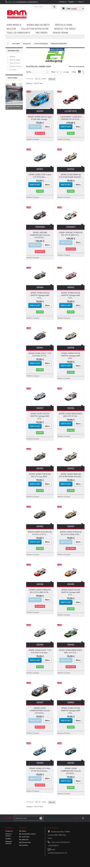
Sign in (80, 2)
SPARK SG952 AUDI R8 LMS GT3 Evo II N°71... (40, 533)
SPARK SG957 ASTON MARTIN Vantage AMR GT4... (39, 416)
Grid (79, 73)
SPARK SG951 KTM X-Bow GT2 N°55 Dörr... (40, 176)
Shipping (12, 56)
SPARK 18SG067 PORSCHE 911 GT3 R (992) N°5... (71, 234)
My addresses (24, 839)
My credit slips (24, 837)
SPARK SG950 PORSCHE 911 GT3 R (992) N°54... (71, 533)
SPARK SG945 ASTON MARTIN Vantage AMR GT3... (70, 592)
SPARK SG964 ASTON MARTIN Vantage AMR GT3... (39, 295)
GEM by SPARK (60, 32)
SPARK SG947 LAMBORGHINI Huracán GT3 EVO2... (40, 710)
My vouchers (23, 845)
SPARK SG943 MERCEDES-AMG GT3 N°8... (71, 651)
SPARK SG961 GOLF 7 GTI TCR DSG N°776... (39, 354)
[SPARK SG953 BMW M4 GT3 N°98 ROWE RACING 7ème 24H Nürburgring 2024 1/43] (71, 456)
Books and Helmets (38, 25)
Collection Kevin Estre (35, 28)
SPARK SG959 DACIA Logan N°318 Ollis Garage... (40, 118)
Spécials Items (63, 25)
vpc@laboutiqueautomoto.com (57, 853)
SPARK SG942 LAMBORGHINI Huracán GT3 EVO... (71, 770)
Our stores (12, 69)
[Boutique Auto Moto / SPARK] (17, 14)
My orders (22, 831)
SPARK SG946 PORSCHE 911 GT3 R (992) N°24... (40, 591)
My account (23, 828)
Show (53, 72)
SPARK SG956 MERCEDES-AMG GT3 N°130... (71, 415)
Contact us (62, 2)
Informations (13, 51)
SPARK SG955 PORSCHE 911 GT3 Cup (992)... (40, 475)
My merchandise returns (27, 834)
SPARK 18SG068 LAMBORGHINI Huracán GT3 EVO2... (40, 235)
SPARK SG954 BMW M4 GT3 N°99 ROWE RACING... (71, 176)
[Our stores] (14, 93)
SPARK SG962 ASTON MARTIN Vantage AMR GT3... (70, 710)
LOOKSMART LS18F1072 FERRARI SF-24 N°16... (70, 118)
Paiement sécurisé (15, 66)
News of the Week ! (65, 28)
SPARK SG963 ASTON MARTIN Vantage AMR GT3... (70, 295)
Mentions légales (14, 60)
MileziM (11, 28)
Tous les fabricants (18, 32)
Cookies (8, 839)
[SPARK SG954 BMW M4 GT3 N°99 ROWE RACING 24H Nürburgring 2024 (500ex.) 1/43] (71, 157)
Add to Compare (33, 139)
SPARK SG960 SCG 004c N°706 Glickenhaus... (39, 769)
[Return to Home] (8, 43)
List (83, 73)
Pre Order (41, 32)
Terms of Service (14, 63)
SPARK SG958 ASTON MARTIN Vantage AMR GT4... (70, 355)
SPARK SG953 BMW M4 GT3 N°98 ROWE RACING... (71, 475)
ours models (14, 25)
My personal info (25, 842)
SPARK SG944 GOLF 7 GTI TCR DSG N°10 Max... (39, 651)
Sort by (28, 72)
